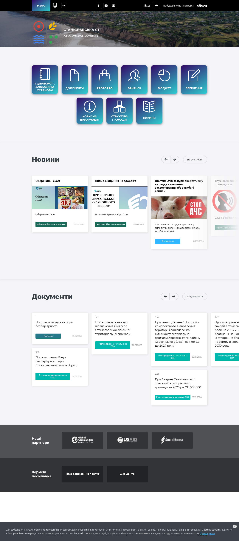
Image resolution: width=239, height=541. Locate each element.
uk (64, 5)
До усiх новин (195, 159)
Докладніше (207, 533)
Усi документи (194, 296)
